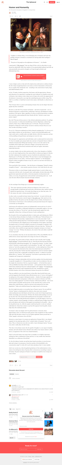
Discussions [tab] (18, 409)
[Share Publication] (47, 2)
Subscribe (52, 2)
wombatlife (14, 385)
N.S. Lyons (14, 12)
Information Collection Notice (30, 433)
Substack (25, 462)
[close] (43, 411)
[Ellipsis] (52, 385)
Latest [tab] (13, 409)
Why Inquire (20, 65)
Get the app (37, 459)
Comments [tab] (12, 374)
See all (11, 437)
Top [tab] (10, 409)
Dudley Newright (17, 432)
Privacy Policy (40, 433)
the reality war (36, 198)
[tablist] (14, 374)
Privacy (29, 456)
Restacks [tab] (17, 374)
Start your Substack (28, 459)
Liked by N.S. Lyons (16, 396)
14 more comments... (13, 403)
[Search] (44, 2)
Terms (33, 456)
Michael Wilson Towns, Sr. (17, 394)
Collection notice (38, 456)
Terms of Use (37, 431)
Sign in (58, 2)
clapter (41, 267)
